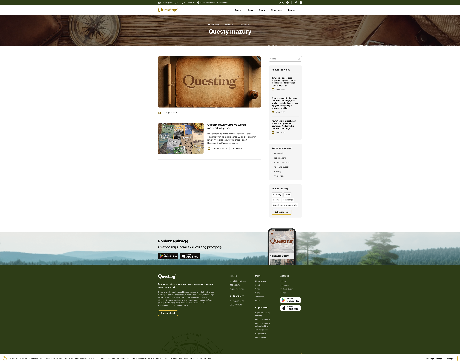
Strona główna (213, 24)
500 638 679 (235, 285)
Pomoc (283, 293)
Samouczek (285, 285)
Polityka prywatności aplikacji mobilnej (263, 324)
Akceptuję (451, 358)
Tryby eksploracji (261, 330)
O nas (250, 10)
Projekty (277, 171)
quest (287, 194)
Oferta (262, 10)
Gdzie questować (282, 162)
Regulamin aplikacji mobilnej (262, 314)
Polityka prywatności (263, 319)
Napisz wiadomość (237, 289)
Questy (238, 10)
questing (277, 194)
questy (276, 200)
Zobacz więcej (168, 313)
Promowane (279, 176)
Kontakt (291, 10)
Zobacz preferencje (434, 358)
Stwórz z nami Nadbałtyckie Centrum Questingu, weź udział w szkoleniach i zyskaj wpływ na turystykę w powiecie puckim (285, 103)
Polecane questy (281, 167)
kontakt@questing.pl (238, 281)
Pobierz (283, 281)
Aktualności (276, 10)
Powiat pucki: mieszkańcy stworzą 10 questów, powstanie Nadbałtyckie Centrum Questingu (284, 124)
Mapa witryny (260, 338)
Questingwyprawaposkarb (284, 205)
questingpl (288, 200)
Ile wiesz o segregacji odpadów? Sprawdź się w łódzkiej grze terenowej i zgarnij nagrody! (284, 81)
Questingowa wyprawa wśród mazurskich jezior (226, 126)
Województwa (260, 334)
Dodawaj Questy (286, 289)
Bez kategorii (280, 158)
